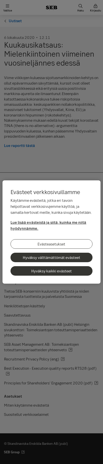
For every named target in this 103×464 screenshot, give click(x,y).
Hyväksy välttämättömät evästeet (51, 257)
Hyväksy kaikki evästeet (51, 270)
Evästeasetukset (51, 243)
